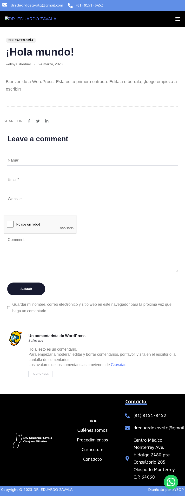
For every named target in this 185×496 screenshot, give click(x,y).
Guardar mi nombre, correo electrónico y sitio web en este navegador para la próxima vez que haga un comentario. (92, 307)
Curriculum (92, 449)
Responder (40, 374)
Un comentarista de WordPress (57, 336)
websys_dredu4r (18, 64)
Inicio (92, 420)
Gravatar (118, 365)
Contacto (92, 459)
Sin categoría (20, 40)
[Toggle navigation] (151, 19)
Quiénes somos (92, 430)
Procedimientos (92, 440)
